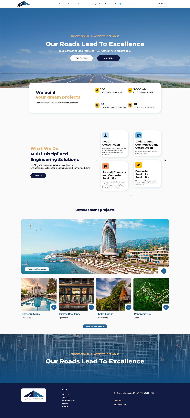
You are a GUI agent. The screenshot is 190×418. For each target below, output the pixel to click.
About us (71, 4)
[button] (96, 160)
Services (81, 4)
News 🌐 (118, 4)
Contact (128, 4)
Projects (108, 4)
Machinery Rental (95, 4)
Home (61, 4)
